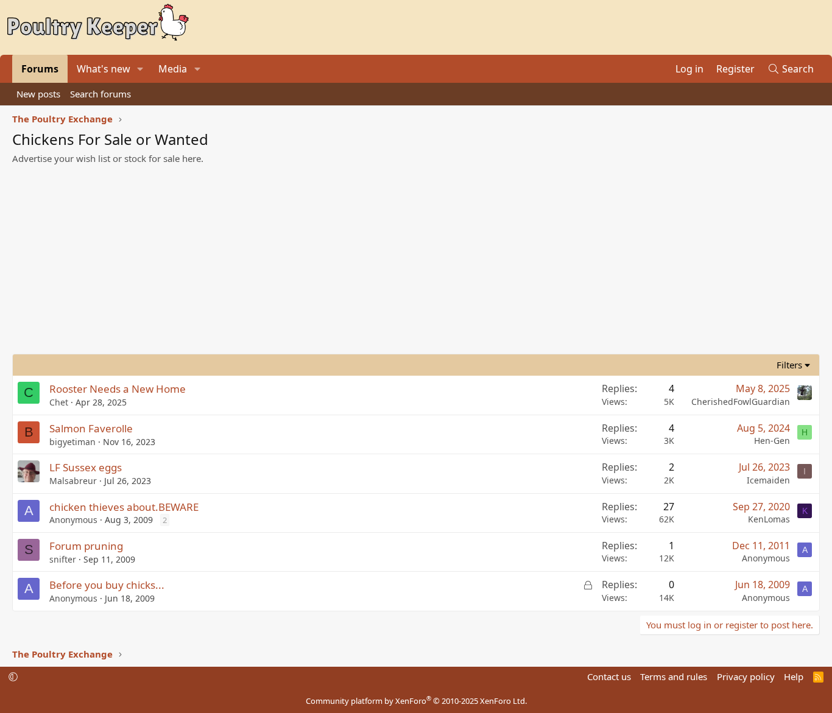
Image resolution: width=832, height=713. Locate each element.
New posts (38, 94)
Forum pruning (86, 546)
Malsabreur (73, 480)
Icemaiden (768, 480)
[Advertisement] (416, 262)
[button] (140, 69)
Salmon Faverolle (91, 428)
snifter (62, 559)
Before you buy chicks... (106, 585)
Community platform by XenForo (416, 700)
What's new (103, 69)
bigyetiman (72, 442)
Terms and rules (673, 676)
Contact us (609, 676)
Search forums (100, 94)
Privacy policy (746, 676)
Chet (58, 402)
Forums (39, 69)
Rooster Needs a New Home (117, 389)
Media (172, 69)
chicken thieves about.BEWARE (124, 507)
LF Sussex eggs (85, 467)
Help (793, 676)
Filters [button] (789, 365)
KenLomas (769, 519)
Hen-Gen (772, 440)
